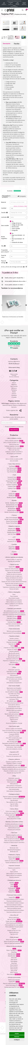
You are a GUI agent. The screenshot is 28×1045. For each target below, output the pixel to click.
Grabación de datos (17, 242)
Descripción (6, 43)
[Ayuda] (7, 212)
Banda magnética (4, 237)
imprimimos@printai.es (14, 361)
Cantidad (3, 208)
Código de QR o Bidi (17, 225)
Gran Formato (14, 386)
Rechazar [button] (16, 1036)
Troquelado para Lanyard (5, 251)
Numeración (15, 227)
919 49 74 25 (14, 363)
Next (26, 305)
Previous (2, 305)
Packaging (14, 390)
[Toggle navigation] (2, 10)
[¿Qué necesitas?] (22, 10)
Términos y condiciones (14, 376)
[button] (23, 267)
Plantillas (16, 43)
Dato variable (5, 225)
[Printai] (8, 10)
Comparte (22, 196)
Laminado (4, 217)
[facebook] (14, 371)
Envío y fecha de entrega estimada (12, 267)
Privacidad (14, 375)
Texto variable (16, 228)
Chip (2, 246)
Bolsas (14, 392)
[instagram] (12, 371)
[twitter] (16, 371)
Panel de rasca (3, 256)
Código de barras (16, 223)
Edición (14, 382)
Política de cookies (14, 374)
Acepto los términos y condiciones (14, 426)
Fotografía (15, 230)
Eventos (14, 393)
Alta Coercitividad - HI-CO (18, 239)
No (12, 221)
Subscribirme (14, 429)
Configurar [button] (17, 1039)
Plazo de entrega (3, 261)
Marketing (14, 384)
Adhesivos (14, 388)
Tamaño (3, 212)
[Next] (25, 26)
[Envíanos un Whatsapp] (10, 371)
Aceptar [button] (17, 1033)
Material (3, 202)
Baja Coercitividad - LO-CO (18, 236)
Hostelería (14, 395)
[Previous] (2, 26)
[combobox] (18, 212)
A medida (14, 397)
